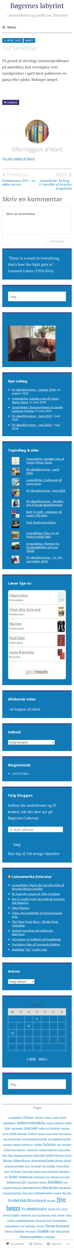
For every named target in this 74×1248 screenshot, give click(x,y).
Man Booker (50, 1187)
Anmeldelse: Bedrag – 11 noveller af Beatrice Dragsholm (55, 180)
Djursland (7, 1144)
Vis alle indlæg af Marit (18, 158)
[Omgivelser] (61, 601)
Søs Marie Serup (17, 614)
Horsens (7, 1160)
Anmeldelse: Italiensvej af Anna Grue (44, 482)
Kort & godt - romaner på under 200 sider (44, 513)
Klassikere (64, 1171)
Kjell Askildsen (17, 600)
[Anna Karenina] (61, 658)
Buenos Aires (45, 1133)
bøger (55, 1133)
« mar (31, 1058)
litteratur (17, 1187)
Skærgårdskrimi (60, 1220)
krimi (13, 1176)
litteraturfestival (32, 1187)
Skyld (49, 1220)
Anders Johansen (55, 1122)
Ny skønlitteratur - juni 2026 (45, 490)
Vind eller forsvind (24, 609)
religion (61, 1215)
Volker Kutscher (17, 628)
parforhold (26, 1215)
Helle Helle (39, 1155)
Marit (29, 40)
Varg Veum (30, 1231)
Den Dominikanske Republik (34, 1139)
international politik (14, 1166)
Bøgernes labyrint (37, 5)
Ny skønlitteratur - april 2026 (42, 471)
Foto (59, 1144)
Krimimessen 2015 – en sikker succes (18, 178)
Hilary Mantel (17, 642)
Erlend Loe (27, 1144)
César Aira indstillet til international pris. (37, 915)
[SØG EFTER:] (37, 296)
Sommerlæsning (12, 1226)
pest (53, 1215)
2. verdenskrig (15, 1117)
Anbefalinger (9, 1122)
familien (38, 1144)
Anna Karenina (21, 652)
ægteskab (49, 1236)
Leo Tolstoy (16, 657)
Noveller (51, 1200)
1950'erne (28, 1117)
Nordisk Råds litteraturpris (27, 1200)
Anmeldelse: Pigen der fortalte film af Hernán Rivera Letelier (38, 887)
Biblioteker (22, 1133)
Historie (68, 1155)
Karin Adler (27, 1171)
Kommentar (57, 241)
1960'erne (39, 1117)
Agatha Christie (59, 1117)
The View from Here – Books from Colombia (35, 923)
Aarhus (47, 1117)
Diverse (12, 102)
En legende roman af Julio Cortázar (36, 894)
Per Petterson (43, 1215)
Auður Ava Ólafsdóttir (49, 1128)
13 (12, 1033)
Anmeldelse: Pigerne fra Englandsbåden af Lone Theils (42, 547)
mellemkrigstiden (43, 1192)
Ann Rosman (17, 1128)
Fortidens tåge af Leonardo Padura (36, 944)
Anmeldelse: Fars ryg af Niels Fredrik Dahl (42, 535)
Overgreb (7, 1215)
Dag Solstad (65, 1133)
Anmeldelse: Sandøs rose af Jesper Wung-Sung (45, 460)
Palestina (16, 1215)
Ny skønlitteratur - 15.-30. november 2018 (44, 559)
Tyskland (8, 1231)
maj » (43, 1058)
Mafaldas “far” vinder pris (29, 949)
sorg (22, 1225)
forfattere (49, 1144)
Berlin (13, 1133)
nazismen (57, 1193)
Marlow (15, 623)
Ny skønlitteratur (34, 1208)
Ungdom (19, 1231)
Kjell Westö (53, 1171)
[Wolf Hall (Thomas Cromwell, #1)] (61, 644)
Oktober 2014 (54, 1209)
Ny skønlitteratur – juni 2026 (32, 416)
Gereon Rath (32, 1150)
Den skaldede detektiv (59, 1138)
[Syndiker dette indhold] (9, 876)
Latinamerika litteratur (32, 876)
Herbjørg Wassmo (55, 1155)
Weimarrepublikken (32, 1236)
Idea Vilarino (20, 908)
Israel (27, 1166)
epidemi (17, 1144)
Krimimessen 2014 (42, 1177)
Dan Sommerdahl (12, 1138)
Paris (33, 1215)
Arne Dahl (31, 1128)
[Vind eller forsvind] (61, 615)
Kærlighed (55, 1182)
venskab (43, 1231)
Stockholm (30, 1226)
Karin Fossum (40, 1171)
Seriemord (40, 1220)
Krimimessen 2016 (60, 1176)
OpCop (64, 1209)
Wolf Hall (17, 637)
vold (52, 1231)
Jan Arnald (36, 1166)
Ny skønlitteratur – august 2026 (34, 390)
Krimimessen (25, 1176)
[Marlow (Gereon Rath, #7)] (61, 630)
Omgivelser (18, 595)
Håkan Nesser (22, 1160)
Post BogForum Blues (41, 522)
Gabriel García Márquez (15, 1150)
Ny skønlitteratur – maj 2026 (31, 425)
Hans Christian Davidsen (20, 1155)
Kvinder (43, 1182)
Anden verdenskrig (31, 1122)
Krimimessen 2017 (17, 1182)
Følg (16, 844)
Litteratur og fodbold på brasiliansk (36, 939)
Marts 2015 (28, 1193)
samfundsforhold (25, 1220)
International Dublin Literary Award (51, 1160)
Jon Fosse (15, 1171)
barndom (65, 1128)
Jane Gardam (48, 1166)
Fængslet (66, 1144)
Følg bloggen (20, 795)
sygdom (40, 1225)
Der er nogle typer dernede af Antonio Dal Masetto (38, 901)
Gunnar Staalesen (48, 1149)
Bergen (6, 1133)
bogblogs (32, 1133)
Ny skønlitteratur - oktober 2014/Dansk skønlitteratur (45, 503)
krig (6, 1177)
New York (66, 1193)
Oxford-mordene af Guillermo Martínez (32, 932)
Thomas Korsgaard (57, 1226)
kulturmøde (33, 1182)
